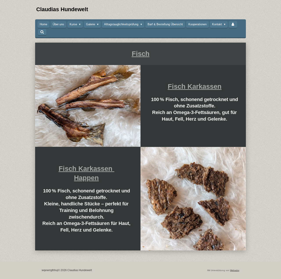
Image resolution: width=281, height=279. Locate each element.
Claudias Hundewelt (62, 9)
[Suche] (42, 32)
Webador (234, 270)
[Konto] (233, 24)
